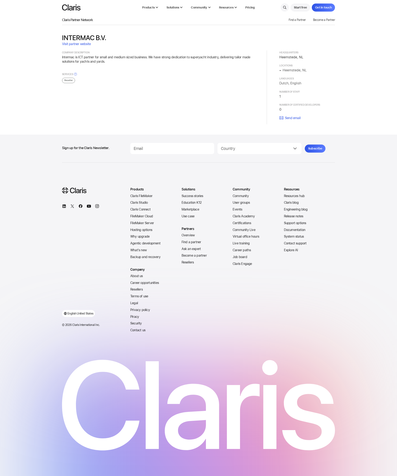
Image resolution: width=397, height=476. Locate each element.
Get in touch (323, 7)
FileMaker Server (142, 223)
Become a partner (194, 255)
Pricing (250, 7)
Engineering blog (295, 209)
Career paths (242, 250)
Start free (300, 7)
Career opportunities (144, 283)
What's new (138, 250)
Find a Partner (297, 20)
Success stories (192, 196)
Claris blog (291, 203)
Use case (188, 216)
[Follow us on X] (72, 206)
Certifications (242, 223)
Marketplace (190, 209)
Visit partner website (76, 44)
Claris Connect (140, 209)
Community (241, 196)
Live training (241, 243)
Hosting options (141, 230)
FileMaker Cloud (141, 216)
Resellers (136, 289)
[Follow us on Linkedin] (64, 206)
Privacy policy (140, 310)
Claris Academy (244, 216)
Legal (134, 303)
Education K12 (192, 203)
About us (136, 276)
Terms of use (139, 296)
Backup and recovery (145, 257)
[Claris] (71, 7)
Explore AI (291, 250)
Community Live (244, 230)
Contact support (295, 243)
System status (294, 236)
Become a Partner (324, 20)
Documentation (294, 230)
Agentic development (145, 243)
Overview (188, 235)
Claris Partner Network (77, 20)
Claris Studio (139, 203)
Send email (292, 118)
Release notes (293, 216)
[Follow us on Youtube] (89, 206)
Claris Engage (242, 264)
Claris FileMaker (141, 196)
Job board (240, 257)
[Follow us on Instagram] (97, 206)
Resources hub (294, 196)
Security (136, 323)
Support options (295, 223)
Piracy (134, 317)
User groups (241, 203)
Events (237, 209)
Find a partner (191, 242)
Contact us (137, 330)
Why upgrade (139, 236)
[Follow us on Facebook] (81, 206)
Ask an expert (191, 249)
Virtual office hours (246, 236)
